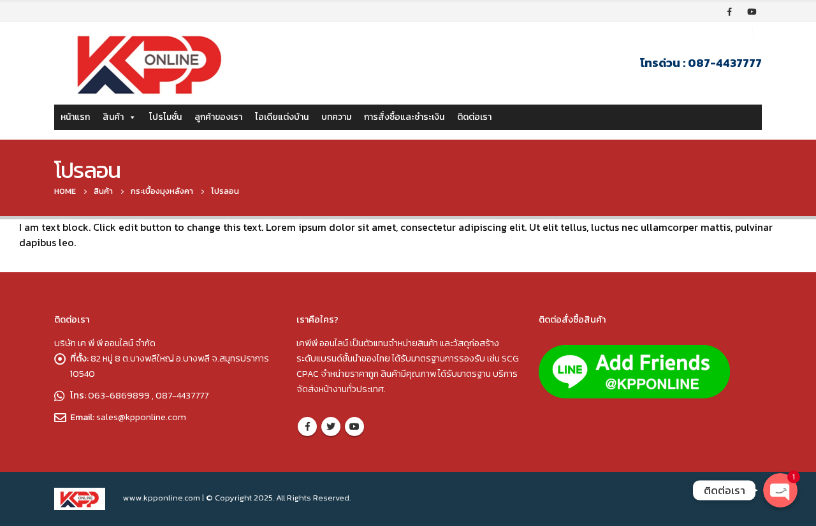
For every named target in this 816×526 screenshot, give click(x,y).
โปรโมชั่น (165, 117)
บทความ (336, 117)
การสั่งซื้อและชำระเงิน (404, 117)
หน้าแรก (75, 117)
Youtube (354, 426)
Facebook (307, 426)
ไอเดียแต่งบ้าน (282, 117)
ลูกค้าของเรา (218, 117)
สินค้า (113, 117)
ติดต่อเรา (474, 117)
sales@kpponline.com (141, 417)
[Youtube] (751, 11)
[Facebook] (729, 11)
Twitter (330, 426)
